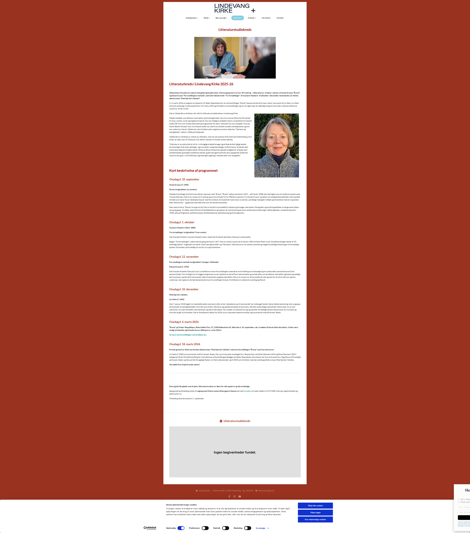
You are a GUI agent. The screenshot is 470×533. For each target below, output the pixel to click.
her (180, 394)
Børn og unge (221, 18)
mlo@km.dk (249, 391)
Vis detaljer (260, 528)
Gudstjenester (191, 18)
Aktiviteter (237, 18)
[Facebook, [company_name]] (229, 496)
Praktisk (251, 18)
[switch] (205, 528)
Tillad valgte (315, 513)
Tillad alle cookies (315, 506)
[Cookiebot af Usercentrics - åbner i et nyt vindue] (150, 528)
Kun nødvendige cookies (315, 519)
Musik (206, 18)
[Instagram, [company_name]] (234, 496)
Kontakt (280, 18)
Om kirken (266, 18)
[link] (192, 18)
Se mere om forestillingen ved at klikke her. (188, 335)
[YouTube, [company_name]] (239, 496)
